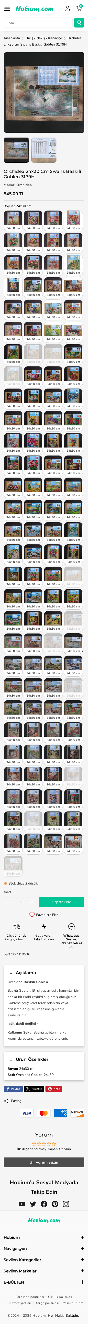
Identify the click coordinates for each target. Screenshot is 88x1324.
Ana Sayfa (12, 38)
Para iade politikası (29, 1297)
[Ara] (79, 23)
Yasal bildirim (73, 1303)
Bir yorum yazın (44, 1162)
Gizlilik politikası (60, 1297)
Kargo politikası (47, 1303)
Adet (7, 892)
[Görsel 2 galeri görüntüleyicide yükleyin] (43, 150)
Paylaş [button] (16, 1101)
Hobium (39, 1315)
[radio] (13, 220)
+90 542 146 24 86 (71, 945)
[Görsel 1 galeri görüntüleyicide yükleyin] (16, 150)
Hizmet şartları (20, 1303)
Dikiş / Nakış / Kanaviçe (43, 38)
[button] (7, 9)
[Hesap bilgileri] (67, 8)
